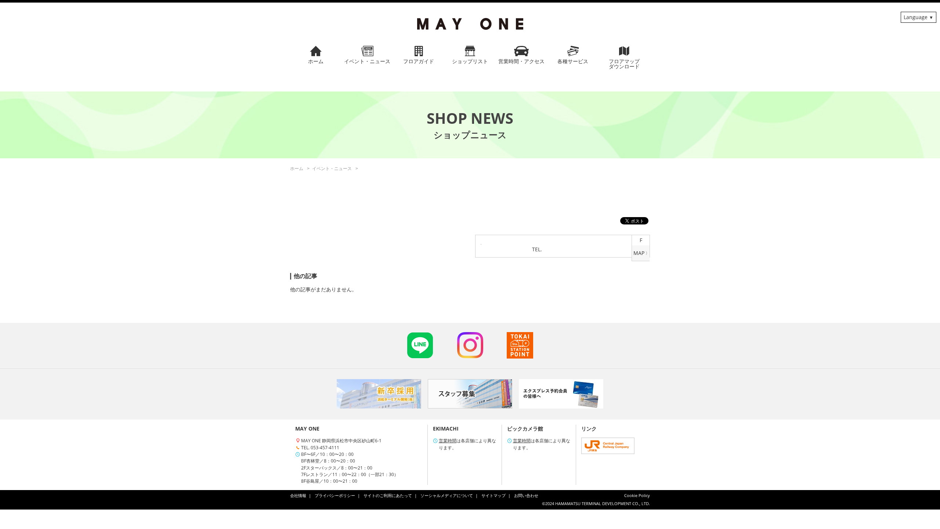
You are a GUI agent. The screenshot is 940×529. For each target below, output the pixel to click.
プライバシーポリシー (335, 495)
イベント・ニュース (332, 168)
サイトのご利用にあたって (388, 495)
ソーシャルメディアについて (446, 495)
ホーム (296, 168)
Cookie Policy (637, 495)
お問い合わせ (526, 495)
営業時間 (447, 441)
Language (916, 17)
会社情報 (298, 495)
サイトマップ (493, 495)
